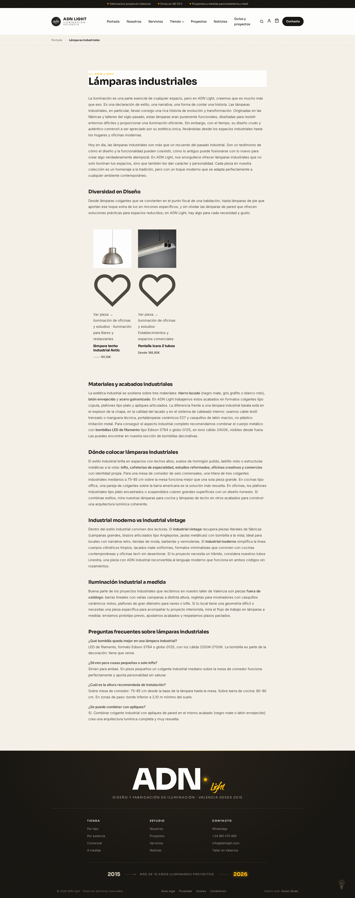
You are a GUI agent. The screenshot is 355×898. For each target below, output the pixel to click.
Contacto (293, 21)
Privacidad (185, 891)
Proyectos (199, 21)
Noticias (220, 21)
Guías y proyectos (242, 21)
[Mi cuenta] (269, 21)
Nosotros (134, 21)
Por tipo (92, 829)
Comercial (94, 843)
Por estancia (96, 836)
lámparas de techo (194, 498)
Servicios (155, 21)
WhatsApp (219, 829)
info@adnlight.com (225, 843)
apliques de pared (162, 713)
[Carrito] (277, 21)
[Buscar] (261, 21)
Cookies (201, 891)
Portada (113, 21)
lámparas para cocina (158, 498)
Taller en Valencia (225, 850)
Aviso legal (168, 891)
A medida (94, 850)
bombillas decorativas (179, 436)
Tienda (175, 21)
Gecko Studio (289, 891)
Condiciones (218, 891)
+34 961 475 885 (224, 836)
